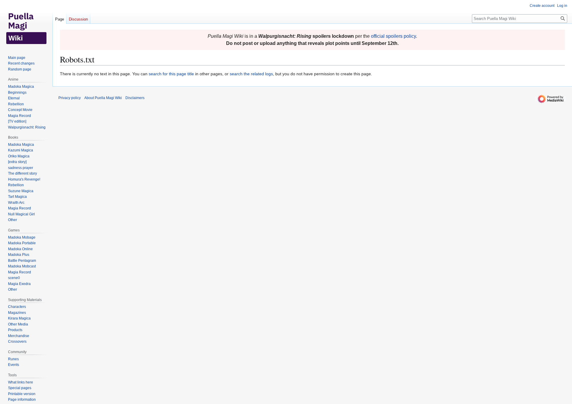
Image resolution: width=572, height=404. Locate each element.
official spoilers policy (393, 36)
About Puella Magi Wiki (103, 98)
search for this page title (171, 73)
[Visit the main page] (26, 24)
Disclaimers (134, 98)
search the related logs (251, 73)
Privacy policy (69, 98)
